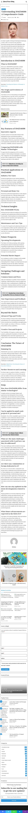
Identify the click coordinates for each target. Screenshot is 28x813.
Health (3, 758)
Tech (3, 749)
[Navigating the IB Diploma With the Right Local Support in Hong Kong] (7, 597)
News (3, 762)
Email (2, 653)
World (3, 751)
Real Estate (4, 771)
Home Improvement (6, 760)
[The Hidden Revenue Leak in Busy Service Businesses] (5, 121)
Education (4, 764)
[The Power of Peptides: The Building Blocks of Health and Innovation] (5, 729)
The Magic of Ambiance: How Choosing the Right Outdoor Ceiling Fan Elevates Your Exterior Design (18, 710)
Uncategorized (5, 773)
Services (4, 775)
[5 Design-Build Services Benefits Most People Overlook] (21, 597)
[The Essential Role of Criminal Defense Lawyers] (5, 736)
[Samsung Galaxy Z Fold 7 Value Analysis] (21, 611)
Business (8, 6)
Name (2, 648)
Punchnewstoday (5, 747)
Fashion (3, 766)
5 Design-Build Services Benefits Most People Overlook (20, 603)
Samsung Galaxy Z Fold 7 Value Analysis (20, 617)
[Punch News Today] (8, 1)
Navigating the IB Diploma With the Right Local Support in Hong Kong (7, 603)
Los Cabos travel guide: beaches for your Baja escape (6, 618)
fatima (4, 17)
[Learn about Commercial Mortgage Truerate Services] (5, 704)
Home (3, 6)
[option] (14, 685)
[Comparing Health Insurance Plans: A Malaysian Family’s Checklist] (5, 114)
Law (3, 768)
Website (2, 658)
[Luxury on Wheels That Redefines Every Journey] (5, 722)
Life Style (4, 755)
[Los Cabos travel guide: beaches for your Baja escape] (7, 611)
